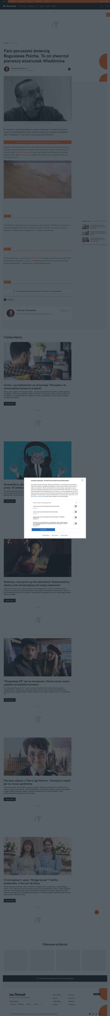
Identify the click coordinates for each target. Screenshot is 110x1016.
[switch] (75, 506)
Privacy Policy (64, 535)
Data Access (55, 535)
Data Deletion (45, 535)
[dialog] (55, 508)
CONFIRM (43, 529)
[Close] (82, 480)
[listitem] (55, 503)
